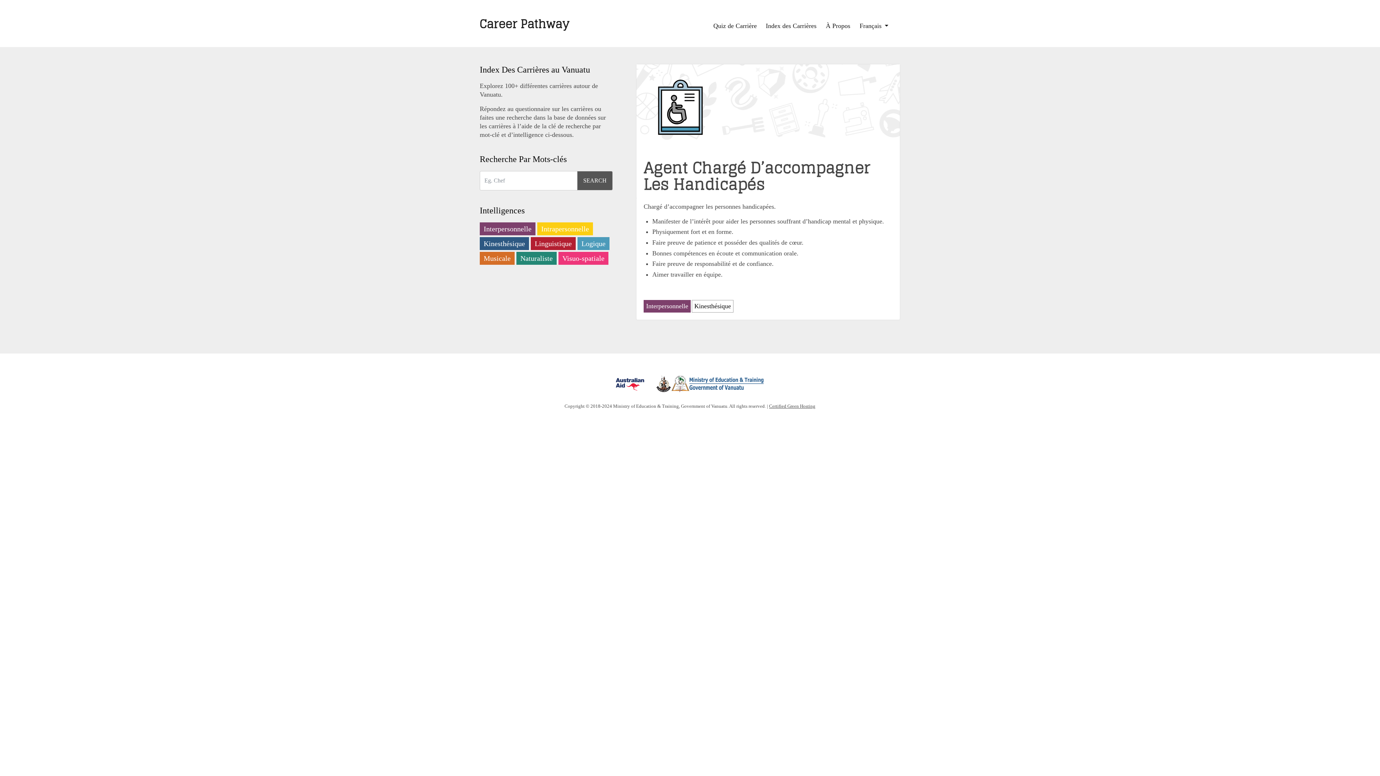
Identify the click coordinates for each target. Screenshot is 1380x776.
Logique (593, 244)
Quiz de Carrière (735, 25)
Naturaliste (536, 258)
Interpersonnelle (508, 229)
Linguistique (553, 244)
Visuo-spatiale (583, 258)
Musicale (497, 258)
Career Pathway (525, 23)
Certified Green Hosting (792, 406)
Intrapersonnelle (565, 229)
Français (871, 25)
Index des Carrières (791, 25)
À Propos (838, 25)
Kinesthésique (504, 244)
